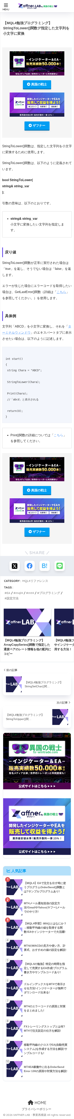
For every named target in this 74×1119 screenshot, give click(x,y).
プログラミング (49, 593)
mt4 (31, 593)
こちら (61, 292)
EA (8, 593)
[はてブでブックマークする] (44, 566)
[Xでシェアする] (14, 566)
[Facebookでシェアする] (29, 566)
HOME (39, 1102)
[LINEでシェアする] (59, 566)
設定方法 (13, 598)
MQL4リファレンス (35, 581)
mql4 (19, 593)
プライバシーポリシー (36, 1109)
